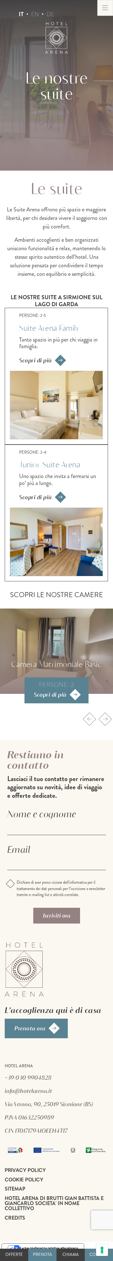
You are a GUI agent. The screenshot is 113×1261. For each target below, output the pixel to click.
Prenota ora (30, 1028)
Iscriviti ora (56, 915)
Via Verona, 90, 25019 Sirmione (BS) (49, 1103)
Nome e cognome (41, 814)
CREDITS (15, 1218)
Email (18, 849)
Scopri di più (35, 360)
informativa (78, 882)
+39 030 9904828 (28, 1077)
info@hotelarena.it (28, 1090)
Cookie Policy (24, 1179)
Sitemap (15, 1188)
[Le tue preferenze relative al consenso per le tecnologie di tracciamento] (102, 1250)
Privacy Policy (25, 1170)
